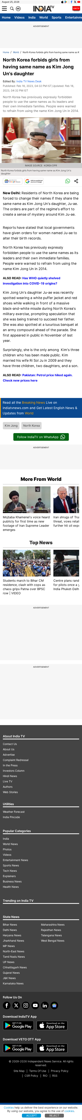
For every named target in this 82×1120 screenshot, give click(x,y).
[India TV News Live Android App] (18, 1025)
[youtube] (35, 1005)
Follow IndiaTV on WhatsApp (38, 437)
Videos (19, 17)
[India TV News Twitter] (75, 2)
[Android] (66, 2)
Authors (7, 786)
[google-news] (54, 1005)
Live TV (7, 781)
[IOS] (62, 2)
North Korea (31, 425)
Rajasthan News (51, 930)
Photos (7, 849)
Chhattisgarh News (15, 967)
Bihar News (10, 924)
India (31, 17)
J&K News (9, 978)
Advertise (9, 754)
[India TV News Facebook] (71, 2)
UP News (8, 962)
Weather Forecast (14, 811)
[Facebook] (6, 1005)
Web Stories (10, 792)
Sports (56, 17)
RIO (45, 1075)
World (43, 17)
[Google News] (12, 181)
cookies (69, 1111)
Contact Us (10, 744)
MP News (9, 946)
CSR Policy (31, 1075)
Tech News (10, 870)
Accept (31, 1115)
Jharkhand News (13, 940)
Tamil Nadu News (14, 956)
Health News (11, 886)
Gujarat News (11, 972)
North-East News (13, 951)
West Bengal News (52, 940)
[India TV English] (43, 9)
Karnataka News (13, 983)
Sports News (11, 865)
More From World (41, 479)
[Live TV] (76, 8)
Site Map (19, 1070)
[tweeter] (16, 1005)
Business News (12, 881)
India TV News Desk (29, 81)
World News (10, 844)
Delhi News (10, 930)
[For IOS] (52, 1048)
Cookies (9, 1107)
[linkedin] (45, 1005)
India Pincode (11, 817)
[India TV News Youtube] (78, 2)
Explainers (9, 876)
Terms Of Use (37, 1070)
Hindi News (10, 776)
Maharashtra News (52, 924)
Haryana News (12, 935)
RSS (54, 1075)
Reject (54, 1115)
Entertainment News (15, 860)
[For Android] (18, 1048)
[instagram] (26, 1005)
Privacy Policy (59, 1070)
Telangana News (51, 935)
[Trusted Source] (34, 181)
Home (6, 17)
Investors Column (13, 770)
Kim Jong (11, 425)
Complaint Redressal (15, 760)
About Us (8, 749)
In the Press (10, 765)
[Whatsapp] (67, 181)
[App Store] (52, 1025)
